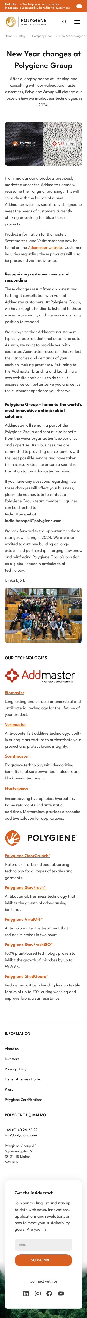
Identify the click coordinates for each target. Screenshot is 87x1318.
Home (8, 36)
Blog (22, 36)
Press (9, 1090)
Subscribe (40, 1260)
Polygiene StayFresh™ (25, 888)
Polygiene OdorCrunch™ (27, 856)
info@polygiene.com (21, 1135)
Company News (42, 36)
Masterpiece (16, 789)
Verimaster (15, 725)
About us (12, 1049)
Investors (12, 1059)
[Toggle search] (64, 22)
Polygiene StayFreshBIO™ (29, 945)
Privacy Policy (15, 1069)
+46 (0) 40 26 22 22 (21, 1130)
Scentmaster (17, 756)
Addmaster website (45, 248)
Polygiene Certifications (23, 1100)
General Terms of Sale (22, 1079)
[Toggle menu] (77, 22)
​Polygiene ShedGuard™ (26, 977)
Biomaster (14, 693)
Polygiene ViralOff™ (24, 920)
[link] (26, 22)
